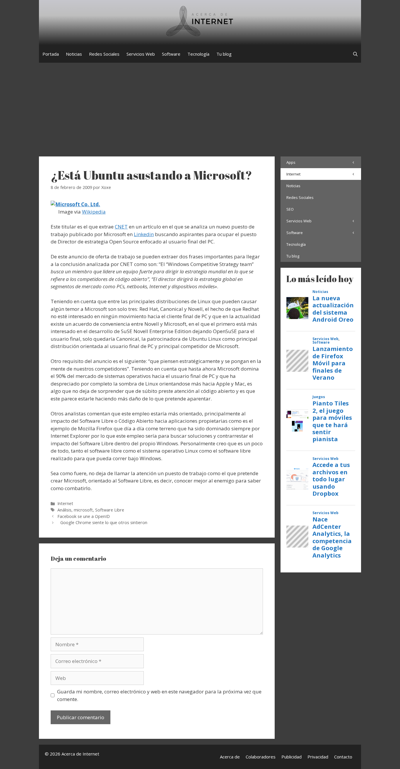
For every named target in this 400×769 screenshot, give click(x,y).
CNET (121, 226)
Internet (65, 503)
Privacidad (317, 757)
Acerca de (230, 757)
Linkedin (144, 234)
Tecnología (198, 54)
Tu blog (224, 54)
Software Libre (109, 510)
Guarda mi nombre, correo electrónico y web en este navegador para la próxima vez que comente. (159, 695)
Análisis (64, 510)
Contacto (343, 757)
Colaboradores (261, 757)
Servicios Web (141, 54)
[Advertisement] (200, 107)
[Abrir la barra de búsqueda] (355, 54)
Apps (290, 162)
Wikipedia (94, 211)
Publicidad (291, 757)
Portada (50, 54)
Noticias (74, 54)
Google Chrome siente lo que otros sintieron (103, 522)
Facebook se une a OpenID (83, 516)
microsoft (83, 510)
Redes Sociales (104, 54)
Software (171, 54)
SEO (290, 209)
